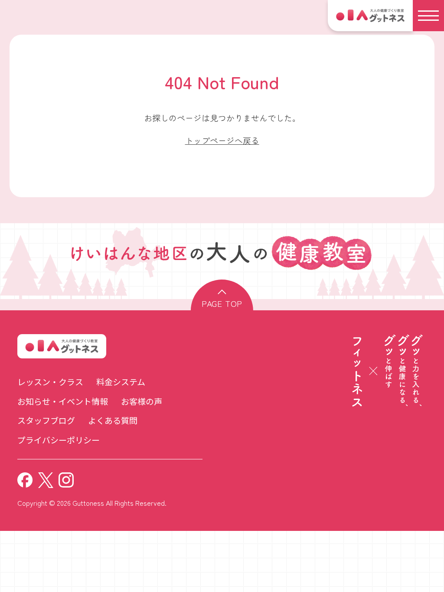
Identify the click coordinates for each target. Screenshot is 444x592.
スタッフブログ (46, 420)
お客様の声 (141, 401)
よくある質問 (112, 420)
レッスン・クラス (50, 381)
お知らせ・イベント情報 (62, 401)
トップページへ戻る (222, 140)
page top (222, 303)
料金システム (120, 381)
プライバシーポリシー (58, 440)
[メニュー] (428, 15)
